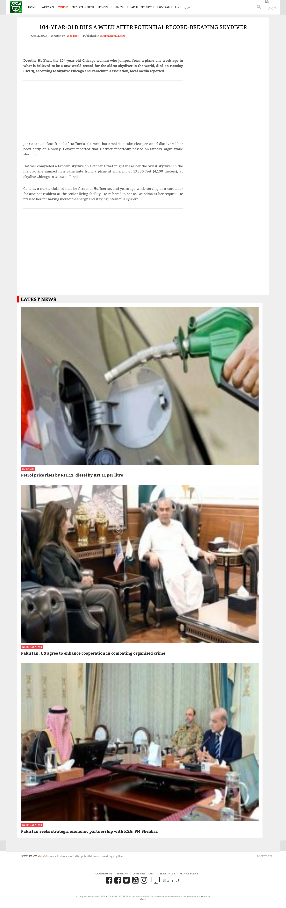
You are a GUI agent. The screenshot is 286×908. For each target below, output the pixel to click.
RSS (151, 873)
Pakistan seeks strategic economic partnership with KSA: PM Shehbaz (89, 831)
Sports (102, 7)
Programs (164, 7)
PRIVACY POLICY (189, 873)
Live (178, 7)
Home (32, 7)
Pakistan (47, 7)
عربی (187, 7)
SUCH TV (106, 896)
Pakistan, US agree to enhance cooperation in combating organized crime (93, 653)
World (63, 7)
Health (132, 7)
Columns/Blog (104, 873)
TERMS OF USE (166, 873)
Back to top (265, 856)
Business (117, 7)
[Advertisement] (103, 109)
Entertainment (82, 7)
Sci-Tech (147, 7)
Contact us (139, 873)
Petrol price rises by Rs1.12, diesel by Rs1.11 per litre (72, 474)
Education (122, 873)
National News (32, 646)
